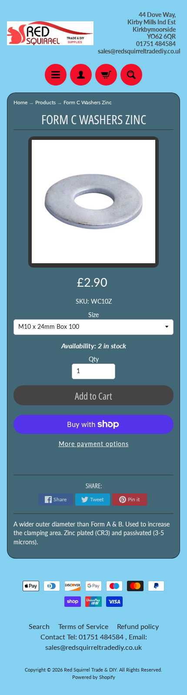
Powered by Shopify (93, 677)
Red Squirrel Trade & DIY (90, 669)
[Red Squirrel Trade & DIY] (50, 33)
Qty (94, 359)
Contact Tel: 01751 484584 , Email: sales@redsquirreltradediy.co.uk (93, 641)
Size (93, 314)
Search (39, 626)
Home (20, 102)
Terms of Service (83, 626)
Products (45, 102)
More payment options (94, 443)
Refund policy (138, 626)
